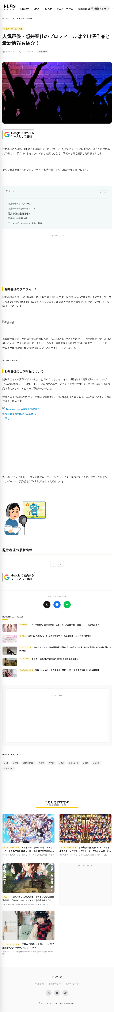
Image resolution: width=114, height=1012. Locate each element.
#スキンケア (9, 768)
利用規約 (39, 983)
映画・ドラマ (102, 8)
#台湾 (41, 763)
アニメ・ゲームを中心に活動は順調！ (26, 223)
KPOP (48, 8)
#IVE (6, 763)
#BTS (15, 763)
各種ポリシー (55, 983)
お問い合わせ (72, 983)
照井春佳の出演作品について (22, 208)
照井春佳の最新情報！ (19, 213)
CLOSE (103, 193)
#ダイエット (73, 763)
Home (5, 18)
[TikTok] (65, 993)
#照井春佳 (43, 51)
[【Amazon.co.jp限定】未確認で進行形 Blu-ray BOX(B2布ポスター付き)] (57, 437)
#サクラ (96, 763)
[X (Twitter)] (49, 993)
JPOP (37, 8)
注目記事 (24, 8)
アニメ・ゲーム (65, 8)
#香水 (61, 763)
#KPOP (51, 763)
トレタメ (57, 976)
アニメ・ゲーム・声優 (13, 29)
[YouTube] (57, 993)
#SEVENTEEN (28, 763)
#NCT (85, 763)
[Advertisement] (57, 264)
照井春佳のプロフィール (19, 203)
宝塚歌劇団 (84, 8)
